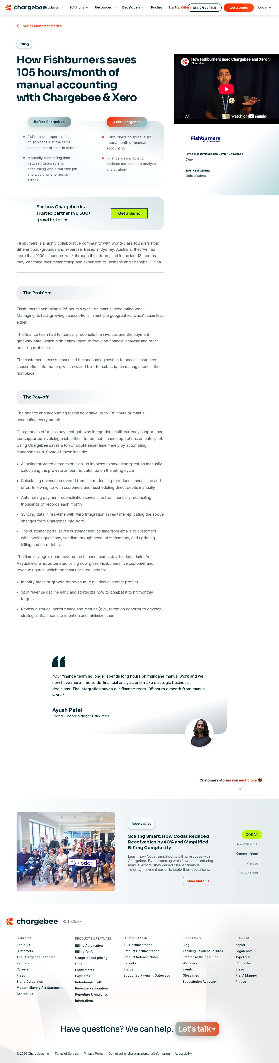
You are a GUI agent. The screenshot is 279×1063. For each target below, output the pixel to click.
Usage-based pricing (91, 958)
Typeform (242, 957)
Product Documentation (142, 951)
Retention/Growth (88, 982)
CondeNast (244, 963)
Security (130, 963)
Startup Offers (179, 7)
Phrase (240, 981)
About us (23, 945)
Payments (82, 976)
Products (51, 7)
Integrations (84, 1000)
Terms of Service (67, 1053)
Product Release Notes (141, 957)
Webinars (190, 963)
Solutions (76, 7)
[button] (72, 921)
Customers (25, 951)
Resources (103, 7)
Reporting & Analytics (91, 994)
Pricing (156, 7)
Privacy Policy (94, 1053)
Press (21, 975)
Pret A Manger (246, 975)
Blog (186, 945)
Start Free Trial (204, 8)
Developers (131, 7)
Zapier (240, 945)
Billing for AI (84, 951)
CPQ (78, 964)
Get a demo (129, 213)
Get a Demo (239, 8)
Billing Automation (89, 945)
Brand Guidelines (30, 981)
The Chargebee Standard (36, 957)
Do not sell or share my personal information (139, 1053)
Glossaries (191, 975)
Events (188, 969)
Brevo (239, 969)
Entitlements (84, 970)
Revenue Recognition (91, 988)
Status (128, 969)
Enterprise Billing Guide (200, 957)
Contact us (25, 994)
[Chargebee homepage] (25, 7)
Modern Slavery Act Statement (40, 987)
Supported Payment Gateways (147, 975)
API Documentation (138, 945)
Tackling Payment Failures (203, 951)
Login (262, 7)
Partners (23, 963)
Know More (195, 881)
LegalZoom (243, 951)
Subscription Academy (200, 981)
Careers (23, 969)
